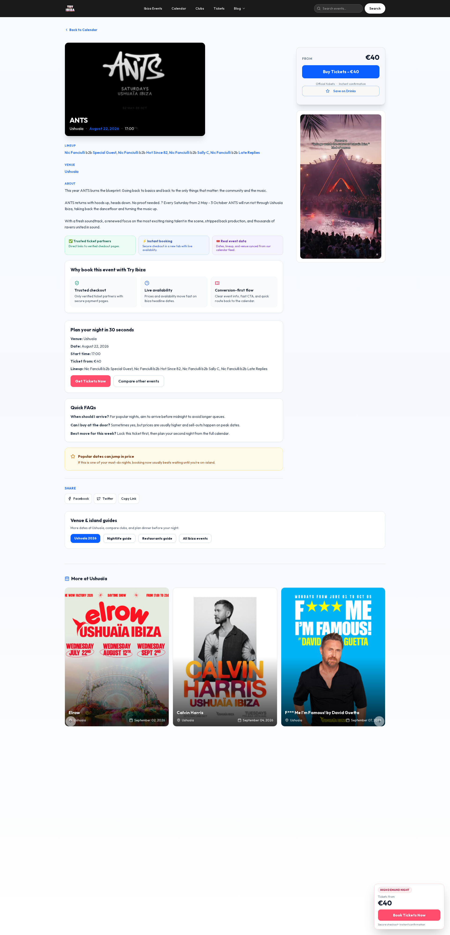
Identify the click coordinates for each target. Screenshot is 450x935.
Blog (237, 8)
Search (375, 8)
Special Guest (104, 152)
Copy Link (128, 498)
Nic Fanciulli (75, 152)
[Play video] (340, 186)
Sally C (203, 152)
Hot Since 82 (157, 152)
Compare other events (138, 381)
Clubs (199, 8)
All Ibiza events (195, 538)
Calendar (179, 8)
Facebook (81, 498)
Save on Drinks (344, 91)
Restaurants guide (157, 538)
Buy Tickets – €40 (341, 71)
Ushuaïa (72, 171)
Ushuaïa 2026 (85, 538)
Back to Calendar (83, 30)
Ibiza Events (153, 8)
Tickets (219, 8)
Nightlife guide (119, 538)
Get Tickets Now (90, 381)
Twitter (107, 498)
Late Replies (249, 152)
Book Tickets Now (409, 915)
